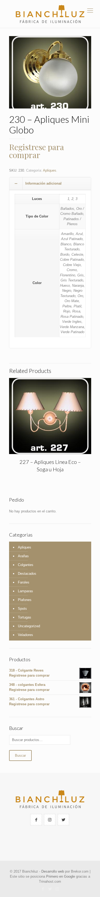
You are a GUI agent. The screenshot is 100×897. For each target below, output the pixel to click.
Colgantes (25, 565)
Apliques (49, 170)
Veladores (25, 635)
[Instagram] (57, 889)
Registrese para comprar (36, 151)
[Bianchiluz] (50, 14)
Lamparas (25, 591)
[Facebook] (43, 889)
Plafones (24, 600)
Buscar (20, 755)
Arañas (23, 556)
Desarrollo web (52, 871)
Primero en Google (60, 876)
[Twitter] (50, 889)
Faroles (23, 582)
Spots (22, 609)
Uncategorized (29, 626)
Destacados (27, 574)
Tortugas (24, 617)
